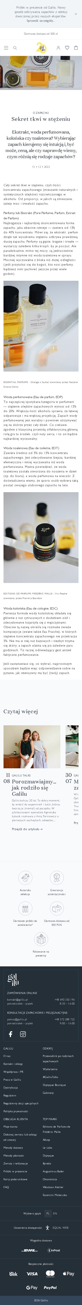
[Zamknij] (76, 14)
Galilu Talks (21, 775)
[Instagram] (22, 1034)
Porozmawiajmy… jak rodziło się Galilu (34, 787)
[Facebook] (10, 1034)
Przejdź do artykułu (25, 829)
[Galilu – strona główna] (41, 47)
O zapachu (41, 112)
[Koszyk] (76, 47)
